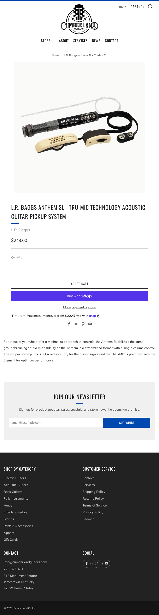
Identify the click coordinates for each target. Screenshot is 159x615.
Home (55, 55)
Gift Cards (11, 540)
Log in (122, 7)
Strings (9, 519)
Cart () (137, 6)
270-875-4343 (14, 569)
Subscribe (126, 422)
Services (80, 40)
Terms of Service (95, 505)
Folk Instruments (16, 498)
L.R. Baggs (20, 229)
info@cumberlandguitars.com (25, 562)
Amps (8, 505)
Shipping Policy (94, 492)
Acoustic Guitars (16, 485)
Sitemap (88, 519)
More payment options (79, 307)
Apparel (9, 533)
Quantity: (17, 257)
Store (45, 40)
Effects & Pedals (15, 512)
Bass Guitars (13, 492)
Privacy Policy (93, 512)
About (64, 40)
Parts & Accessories (18, 526)
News (96, 40)
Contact (111, 40)
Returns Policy (93, 498)
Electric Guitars (15, 478)
